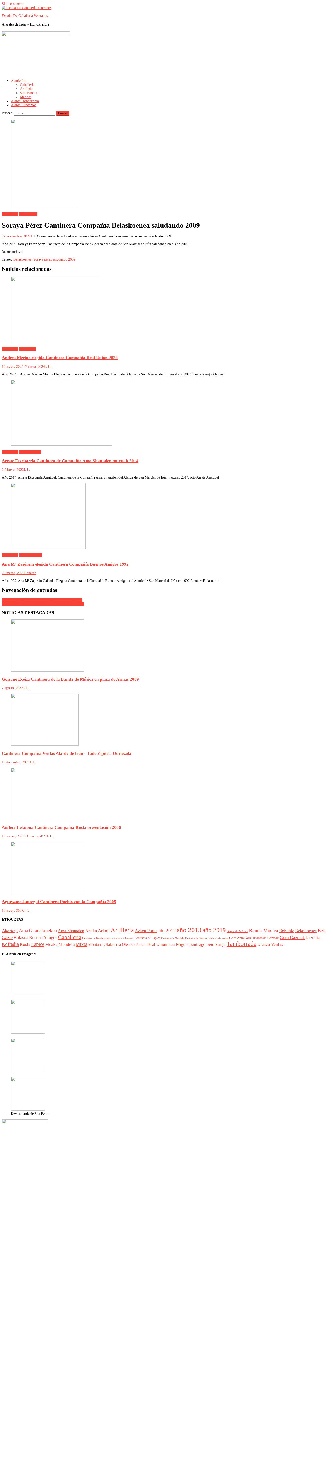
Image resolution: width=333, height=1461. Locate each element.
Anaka (91, 930)
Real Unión (27, 349)
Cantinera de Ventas (218, 938)
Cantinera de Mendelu (172, 938)
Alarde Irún (19, 80)
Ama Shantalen (30, 452)
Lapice (37, 944)
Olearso (128, 944)
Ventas (277, 944)
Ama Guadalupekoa (38, 930)
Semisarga (216, 944)
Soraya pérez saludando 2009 (54, 259)
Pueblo (141, 944)
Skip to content (12, 4)
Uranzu (263, 944)
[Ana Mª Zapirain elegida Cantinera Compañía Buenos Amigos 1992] (166, 516)
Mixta (81, 944)
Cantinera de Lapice (147, 938)
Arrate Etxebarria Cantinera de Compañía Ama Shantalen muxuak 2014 (70, 460)
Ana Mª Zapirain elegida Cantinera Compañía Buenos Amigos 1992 (65, 564)
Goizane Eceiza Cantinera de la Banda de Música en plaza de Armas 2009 (70, 679)
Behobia (286, 930)
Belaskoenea (28, 214)
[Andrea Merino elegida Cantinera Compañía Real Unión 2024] (166, 310)
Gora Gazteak (292, 937)
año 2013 (189, 930)
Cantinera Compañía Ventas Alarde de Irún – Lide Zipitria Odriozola (66, 753)
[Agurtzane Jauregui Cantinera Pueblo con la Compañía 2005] (166, 868)
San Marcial (28, 93)
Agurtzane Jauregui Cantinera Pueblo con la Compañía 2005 (59, 901)
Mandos (25, 97)
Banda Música (263, 930)
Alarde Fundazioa (23, 105)
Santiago (197, 944)
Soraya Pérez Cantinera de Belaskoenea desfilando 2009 (42, 600)
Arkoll (104, 930)
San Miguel (178, 944)
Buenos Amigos (30, 555)
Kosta (25, 944)
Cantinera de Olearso (196, 938)
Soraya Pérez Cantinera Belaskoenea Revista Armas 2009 (43, 604)
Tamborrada (241, 943)
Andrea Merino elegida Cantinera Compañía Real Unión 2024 (60, 357)
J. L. (34, 236)
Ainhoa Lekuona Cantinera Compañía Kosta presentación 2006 (61, 827)
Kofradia (10, 944)
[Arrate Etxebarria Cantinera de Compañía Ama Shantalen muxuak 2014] (166, 413)
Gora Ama (236, 938)
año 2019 (214, 930)
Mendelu (66, 944)
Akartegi (10, 930)
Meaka (51, 944)
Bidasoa (21, 937)
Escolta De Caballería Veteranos (25, 15)
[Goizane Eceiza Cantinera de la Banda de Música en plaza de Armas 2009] (166, 645)
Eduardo (30, 573)
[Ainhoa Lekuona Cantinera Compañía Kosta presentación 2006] (166, 794)
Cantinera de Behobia (93, 938)
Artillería (26, 89)
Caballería (27, 85)
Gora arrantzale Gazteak (262, 938)
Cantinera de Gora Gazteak (120, 938)
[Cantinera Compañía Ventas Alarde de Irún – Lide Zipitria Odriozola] (166, 720)
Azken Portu (146, 930)
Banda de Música (237, 931)
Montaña (95, 944)
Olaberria (112, 944)
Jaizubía (313, 937)
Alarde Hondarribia (25, 101)
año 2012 (167, 930)
